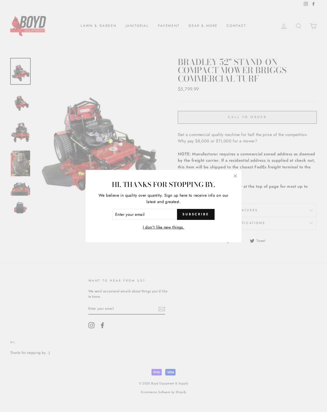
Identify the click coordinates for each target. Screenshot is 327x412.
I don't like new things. (163, 227)
